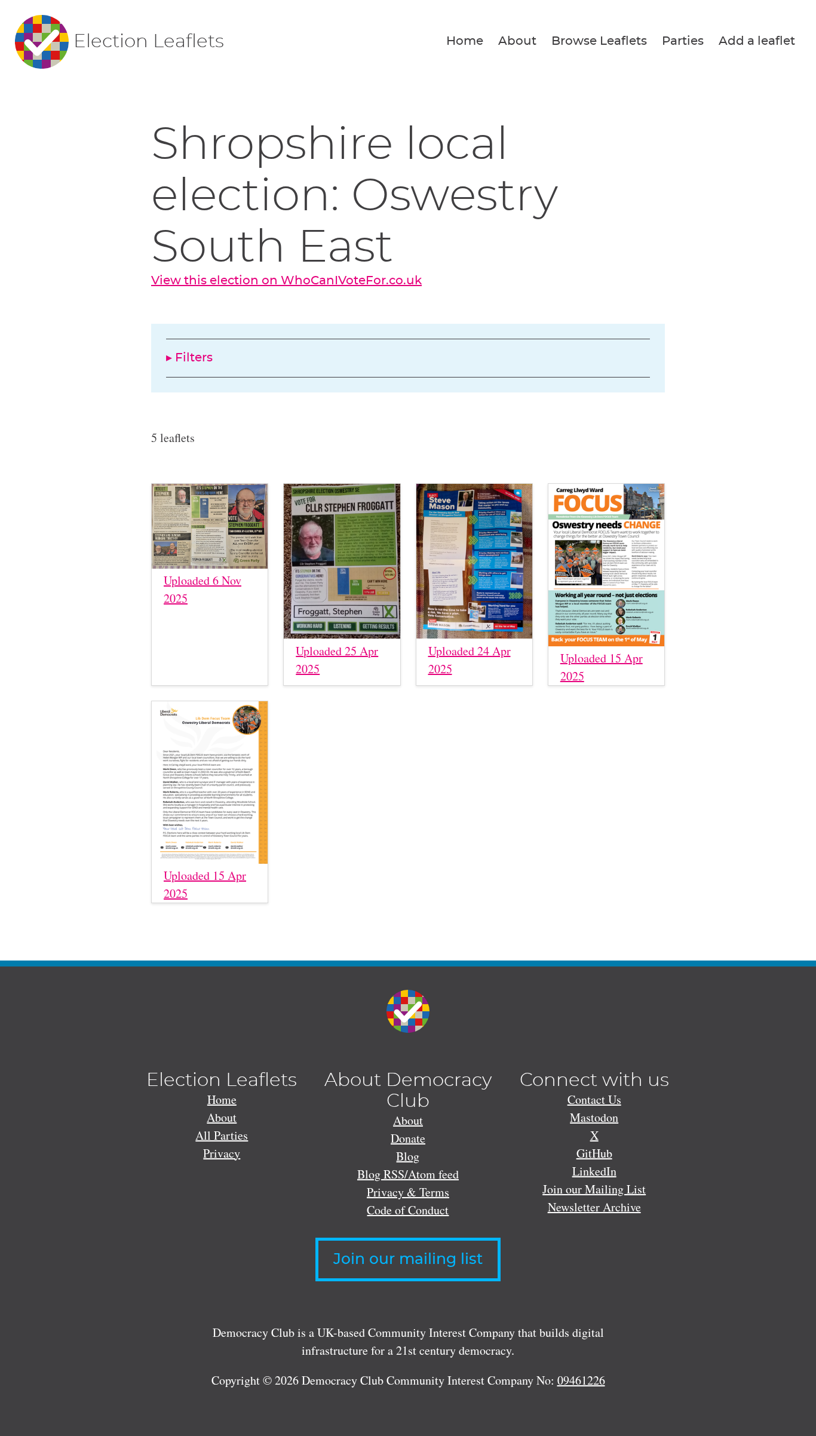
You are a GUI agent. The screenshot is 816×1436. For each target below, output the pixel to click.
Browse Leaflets (599, 41)
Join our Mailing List (594, 1189)
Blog (407, 1156)
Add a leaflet (757, 41)
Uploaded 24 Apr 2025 (469, 660)
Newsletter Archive (594, 1207)
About (517, 41)
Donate (408, 1138)
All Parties (221, 1135)
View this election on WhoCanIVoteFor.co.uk (286, 281)
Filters (194, 358)
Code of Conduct (408, 1210)
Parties (683, 41)
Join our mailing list (408, 1259)
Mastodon (594, 1117)
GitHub (594, 1153)
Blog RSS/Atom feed (408, 1174)
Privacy (221, 1153)
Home (464, 41)
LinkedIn (594, 1171)
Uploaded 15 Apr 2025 (601, 667)
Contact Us (594, 1099)
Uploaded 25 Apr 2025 (337, 660)
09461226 (581, 1380)
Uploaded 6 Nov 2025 (202, 589)
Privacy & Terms (408, 1192)
